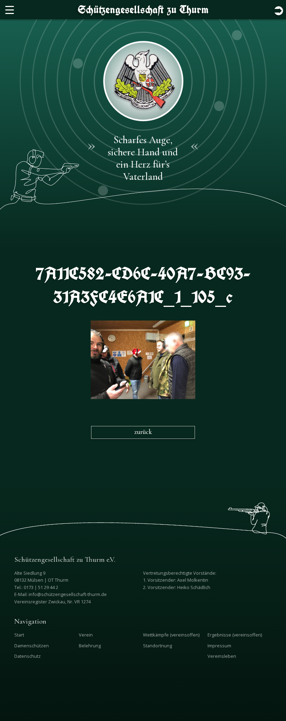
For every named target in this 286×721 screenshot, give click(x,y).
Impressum (219, 645)
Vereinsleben (222, 656)
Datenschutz (27, 656)
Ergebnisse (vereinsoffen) (235, 635)
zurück (143, 432)
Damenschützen (31, 645)
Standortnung (157, 645)
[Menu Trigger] (9, 9)
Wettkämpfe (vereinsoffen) (171, 635)
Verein (86, 635)
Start (19, 635)
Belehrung (90, 645)
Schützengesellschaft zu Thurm (143, 9)
